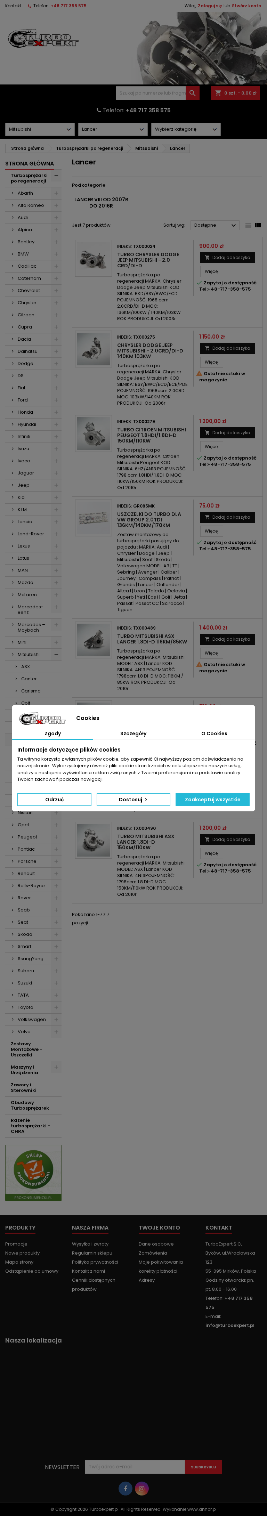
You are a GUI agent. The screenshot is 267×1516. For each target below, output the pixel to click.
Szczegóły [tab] (133, 733)
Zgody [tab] (52, 733)
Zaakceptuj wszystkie (213, 799)
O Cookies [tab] (214, 733)
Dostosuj (131, 799)
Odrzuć (54, 799)
